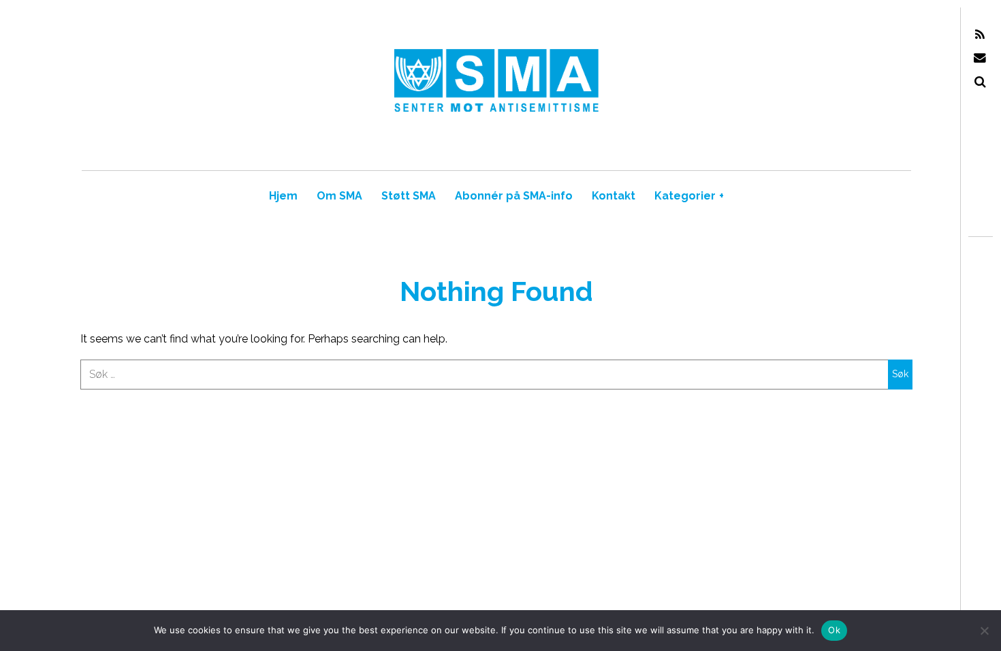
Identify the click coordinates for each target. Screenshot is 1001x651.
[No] (984, 630)
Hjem (283, 195)
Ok (834, 629)
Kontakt (613, 195)
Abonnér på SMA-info (514, 195)
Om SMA (339, 195)
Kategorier (689, 195)
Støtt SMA (408, 195)
